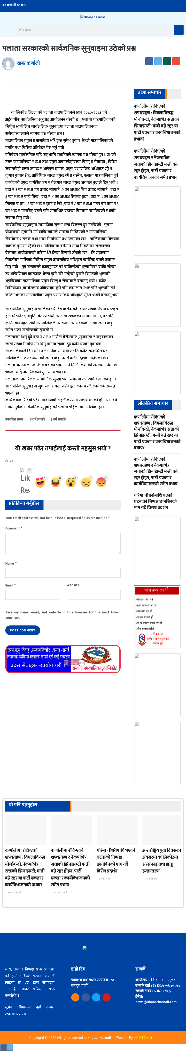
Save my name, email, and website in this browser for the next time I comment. (63, 615)
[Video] (75, 997)
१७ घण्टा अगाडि (14, 893)
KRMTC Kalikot (145, 1038)
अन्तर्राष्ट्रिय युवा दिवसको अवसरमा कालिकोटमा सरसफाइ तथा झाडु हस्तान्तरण (161, 861)
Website (73, 585)
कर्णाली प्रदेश (153, 840)
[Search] (179, 30)
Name (11, 563)
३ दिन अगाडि (104, 879)
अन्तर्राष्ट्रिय (15, 840)
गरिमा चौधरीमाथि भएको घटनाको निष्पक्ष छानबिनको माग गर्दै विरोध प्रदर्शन (155, 501)
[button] (6, 29)
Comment (14, 528)
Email (10, 585)
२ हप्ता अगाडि (150, 879)
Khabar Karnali (99, 1038)
